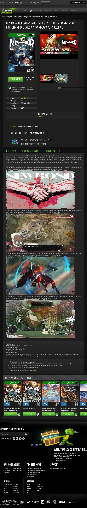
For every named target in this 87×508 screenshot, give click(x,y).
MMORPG (29, 489)
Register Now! (30, 476)
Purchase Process (52, 150)
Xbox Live (29, 87)
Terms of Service (17, 468)
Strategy (39, 489)
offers (82, 11)
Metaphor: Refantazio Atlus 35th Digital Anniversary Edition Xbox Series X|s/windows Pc (32, 16)
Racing (28, 486)
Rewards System (17, 470)
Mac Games (16, 493)
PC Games (6, 493)
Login (30, 2)
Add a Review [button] (39, 116)
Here (22, 351)
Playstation (48, 11)
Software (74, 11)
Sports (38, 484)
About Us (6, 468)
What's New (6, 472)
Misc (28, 493)
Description (11, 150)
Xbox (56, 11)
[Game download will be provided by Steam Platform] (37, 415)
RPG (22, 98)
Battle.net (16, 489)
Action (28, 484)
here (64, 460)
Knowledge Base (54, 468)
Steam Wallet (37, 11)
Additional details (30, 150)
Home (2, 2)
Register (36, 2)
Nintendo (64, 11)
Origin (15, 486)
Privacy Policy (7, 470)
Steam (5, 486)
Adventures (40, 486)
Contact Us (62, 468)
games (24, 11)
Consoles (15, 491)
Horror (38, 491)
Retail (5, 489)
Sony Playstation (8, 484)
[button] (9, 2)
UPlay (5, 491)
